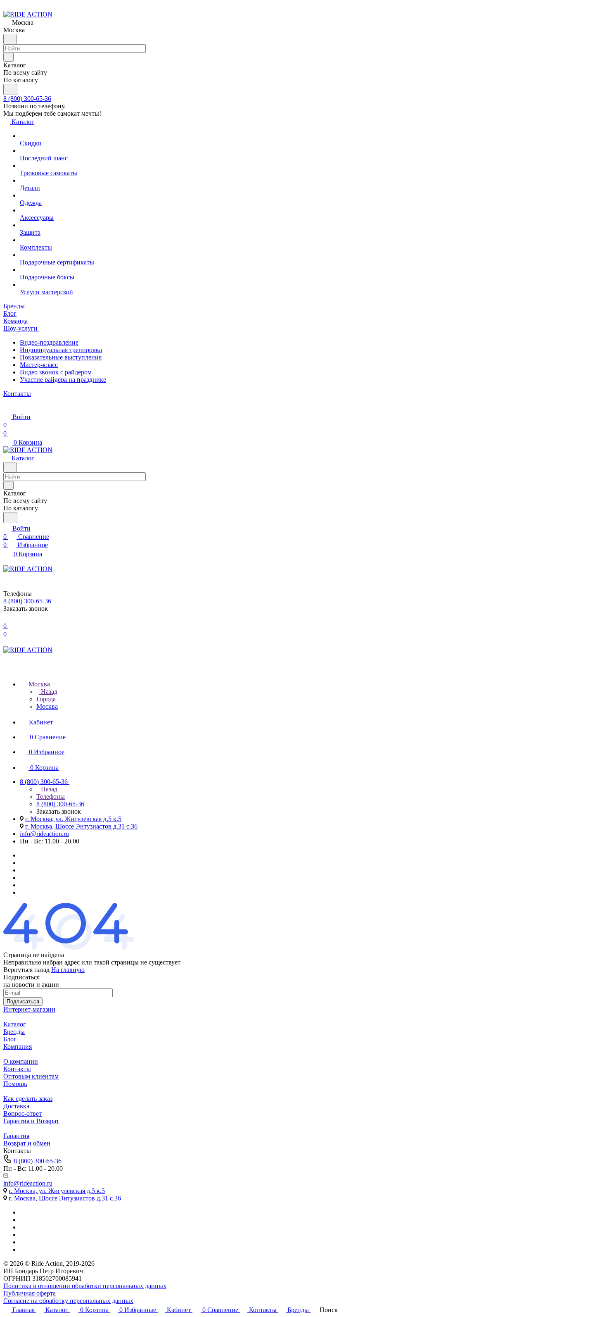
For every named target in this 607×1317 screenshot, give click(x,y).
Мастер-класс (39, 364)
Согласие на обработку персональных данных (68, 1300)
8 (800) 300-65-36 (27, 98)
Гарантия (16, 1135)
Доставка (16, 1106)
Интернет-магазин (29, 1009)
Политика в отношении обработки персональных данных (84, 1285)
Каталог (14, 1024)
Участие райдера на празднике (63, 379)
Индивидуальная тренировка (61, 349)
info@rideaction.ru (44, 833)
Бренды (14, 1031)
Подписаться (23, 1001)
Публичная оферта (29, 1293)
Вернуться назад (26, 969)
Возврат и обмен (26, 1143)
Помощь (15, 1083)
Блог (10, 1039)
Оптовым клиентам (31, 1076)
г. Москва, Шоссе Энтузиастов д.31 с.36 (81, 826)
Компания (17, 1046)
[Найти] (10, 89)
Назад (48, 691)
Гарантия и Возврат (31, 1120)
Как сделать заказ (27, 1098)
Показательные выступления (61, 357)
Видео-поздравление (49, 342)
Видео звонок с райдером (56, 372)
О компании (20, 1061)
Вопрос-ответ (22, 1113)
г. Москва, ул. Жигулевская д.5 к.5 (73, 818)
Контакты (17, 1068)
